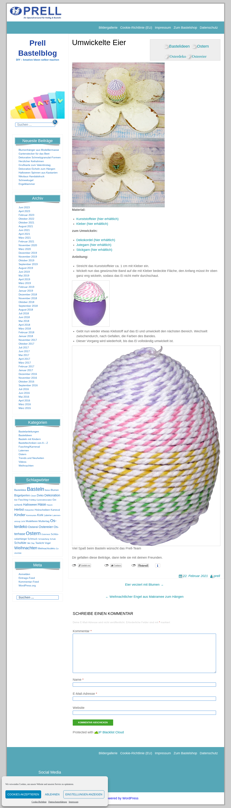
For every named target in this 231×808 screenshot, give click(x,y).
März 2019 (25, 283)
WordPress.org (27, 585)
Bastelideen (25, 435)
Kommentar (82, 631)
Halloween (30, 504)
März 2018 (25, 328)
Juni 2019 (24, 271)
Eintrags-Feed (27, 577)
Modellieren (32, 521)
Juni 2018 (24, 317)
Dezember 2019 (28, 252)
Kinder (19, 515)
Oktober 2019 (26, 260)
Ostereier (46, 527)
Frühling (32, 500)
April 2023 (24, 211)
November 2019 (28, 256)
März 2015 (25, 408)
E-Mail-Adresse (85, 693)
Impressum (73, 802)
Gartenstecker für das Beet (34, 153)
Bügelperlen (22, 495)
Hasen (50, 505)
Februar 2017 (26, 366)
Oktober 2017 (26, 343)
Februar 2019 (26, 286)
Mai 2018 (24, 321)
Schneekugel (26, 180)
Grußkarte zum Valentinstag (35, 165)
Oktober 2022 (26, 218)
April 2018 (24, 324)
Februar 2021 (26, 241)
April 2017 (24, 358)
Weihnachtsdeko (46, 548)
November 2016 (28, 377)
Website (78, 708)
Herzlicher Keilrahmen (31, 161)
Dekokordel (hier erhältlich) (95, 240)
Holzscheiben (42, 509)
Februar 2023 (26, 214)
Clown (33, 496)
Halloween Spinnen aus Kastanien (38, 172)
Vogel (48, 543)
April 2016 (24, 400)
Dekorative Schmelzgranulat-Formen (40, 157)
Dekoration (52, 495)
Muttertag (43, 521)
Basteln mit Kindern (30, 439)
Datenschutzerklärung (57, 802)
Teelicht (39, 542)
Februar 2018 (26, 332)
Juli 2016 (24, 389)
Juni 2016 (24, 392)
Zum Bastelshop (185, 27)
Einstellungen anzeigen (83, 794)
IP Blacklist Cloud (111, 732)
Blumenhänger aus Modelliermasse (39, 149)
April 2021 (24, 233)
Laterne (48, 515)
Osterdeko (178, 56)
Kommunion (31, 515)
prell (217, 576)
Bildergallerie (108, 27)
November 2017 (28, 339)
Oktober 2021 (26, 222)
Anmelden (24, 574)
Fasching (23, 500)
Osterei (33, 527)
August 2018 (26, 309)
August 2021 (26, 226)
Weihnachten (26, 465)
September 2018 (28, 305)
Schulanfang (43, 539)
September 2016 (28, 385)
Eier (16, 500)
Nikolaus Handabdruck (31, 176)
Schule (53, 539)
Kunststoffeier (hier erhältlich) (97, 219)
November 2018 (28, 298)
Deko (40, 495)
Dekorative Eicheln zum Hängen (37, 168)
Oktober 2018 (26, 302)
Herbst (19, 509)
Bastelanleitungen (29, 431)
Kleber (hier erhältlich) (92, 224)
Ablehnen (52, 794)
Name (78, 679)
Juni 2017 (24, 351)
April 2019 (24, 279)
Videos (22, 461)
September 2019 (28, 264)
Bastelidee (20, 489)
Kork (40, 515)
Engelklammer (27, 183)
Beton (47, 490)
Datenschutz (209, 27)
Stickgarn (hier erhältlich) (94, 250)
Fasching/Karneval (29, 446)
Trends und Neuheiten (31, 458)
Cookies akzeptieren (23, 794)
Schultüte (20, 542)
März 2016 (25, 404)
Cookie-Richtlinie (39, 802)
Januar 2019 (26, 290)
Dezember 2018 (28, 294)
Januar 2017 (26, 370)
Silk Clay (31, 543)
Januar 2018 (26, 336)
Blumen (55, 490)
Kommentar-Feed (29, 581)
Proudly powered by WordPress (115, 798)
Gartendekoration (44, 500)
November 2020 (28, 245)
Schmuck (33, 539)
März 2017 (25, 362)
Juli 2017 (24, 347)
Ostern (22, 454)
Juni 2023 (24, 207)
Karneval (55, 510)
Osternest (45, 534)
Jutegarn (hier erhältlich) (93, 245)
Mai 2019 (24, 275)
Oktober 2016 (26, 381)
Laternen (24, 450)
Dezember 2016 (28, 374)
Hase (42, 504)
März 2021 (25, 237)
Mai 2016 (24, 396)
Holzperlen (29, 510)
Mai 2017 (24, 355)
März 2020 (25, 249)
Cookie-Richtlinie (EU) (136, 27)
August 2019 (26, 268)
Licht (23, 521)
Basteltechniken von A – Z (33, 442)
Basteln (35, 489)
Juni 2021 (24, 230)
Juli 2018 (24, 313)
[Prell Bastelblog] (36, 12)
